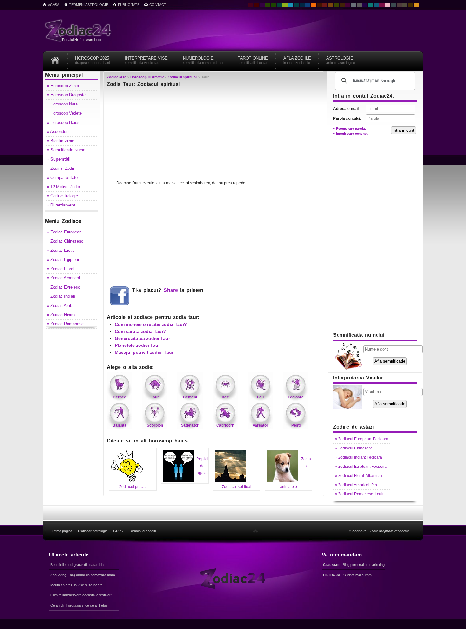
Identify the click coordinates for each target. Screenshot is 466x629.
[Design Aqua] (290, 5)
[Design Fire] (313, 5)
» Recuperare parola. (349, 128)
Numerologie (203, 60)
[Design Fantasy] (347, 5)
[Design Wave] (370, 5)
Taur (155, 397)
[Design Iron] (393, 5)
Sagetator (190, 425)
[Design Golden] (410, 5)
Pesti (296, 425)
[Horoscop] (55, 58)
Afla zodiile (297, 60)
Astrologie (340, 60)
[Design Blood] (250, 5)
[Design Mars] (319, 5)
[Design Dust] (404, 5)
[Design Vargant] (324, 5)
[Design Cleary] (376, 5)
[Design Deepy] (307, 5)
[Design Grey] (359, 5)
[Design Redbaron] (256, 5)
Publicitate (128, 5)
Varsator (260, 425)
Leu (260, 397)
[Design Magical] (262, 5)
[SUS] (255, 530)
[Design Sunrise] (416, 5)
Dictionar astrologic (92, 531)
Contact (157, 5)
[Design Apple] (285, 5)
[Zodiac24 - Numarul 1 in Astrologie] (79, 30)
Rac (225, 397)
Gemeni (190, 397)
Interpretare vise (146, 60)
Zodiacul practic (132, 487)
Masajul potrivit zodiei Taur (144, 352)
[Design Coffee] (342, 5)
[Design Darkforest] (267, 5)
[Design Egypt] (399, 5)
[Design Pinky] (382, 5)
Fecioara (296, 397)
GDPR (118, 531)
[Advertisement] (213, 135)
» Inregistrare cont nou (350, 133)
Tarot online (253, 60)
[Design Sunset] (330, 5)
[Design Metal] (353, 5)
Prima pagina (62, 531)
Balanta (119, 425)
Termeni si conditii (142, 531)
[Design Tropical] (296, 5)
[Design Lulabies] (387, 5)
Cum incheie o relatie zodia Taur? (151, 324)
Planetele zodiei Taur (137, 345)
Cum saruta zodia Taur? (140, 331)
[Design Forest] (336, 5)
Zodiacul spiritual (236, 487)
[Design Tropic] (279, 5)
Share (171, 290)
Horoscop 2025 (92, 60)
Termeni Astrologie (88, 5)
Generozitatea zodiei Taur (142, 338)
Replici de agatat (202, 466)
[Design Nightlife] (364, 5)
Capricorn (225, 425)
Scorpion (155, 425)
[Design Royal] (302, 5)
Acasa (53, 5)
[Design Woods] (273, 5)
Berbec (119, 397)
